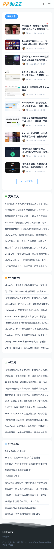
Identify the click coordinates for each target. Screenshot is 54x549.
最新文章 (11, 16)
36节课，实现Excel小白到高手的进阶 (22, 457)
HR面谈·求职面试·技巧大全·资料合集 (22, 501)
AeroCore (33, 542)
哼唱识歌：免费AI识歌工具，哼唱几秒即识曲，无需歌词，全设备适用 (34, 151)
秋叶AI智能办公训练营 (15, 451)
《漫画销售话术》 (13, 476)
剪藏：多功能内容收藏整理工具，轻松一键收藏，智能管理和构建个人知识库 (34, 121)
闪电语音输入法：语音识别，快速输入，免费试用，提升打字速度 (34, 75)
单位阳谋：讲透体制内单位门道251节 (22, 514)
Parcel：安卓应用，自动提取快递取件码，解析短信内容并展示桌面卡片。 (35, 136)
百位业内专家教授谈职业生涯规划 (20, 507)
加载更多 (28, 181)
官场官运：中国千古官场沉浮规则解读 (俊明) (26, 463)
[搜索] (43, 4)
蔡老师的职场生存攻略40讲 (18, 470)
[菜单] (49, 4)
